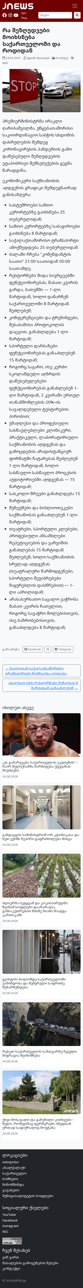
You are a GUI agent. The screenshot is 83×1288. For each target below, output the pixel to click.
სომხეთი (10, 1178)
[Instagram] (10, 15)
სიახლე (62, 58)
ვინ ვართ (10, 1257)
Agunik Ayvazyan (38, 58)
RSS (5, 1231)
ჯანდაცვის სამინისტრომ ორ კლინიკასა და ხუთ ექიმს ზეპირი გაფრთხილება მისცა (40, 836)
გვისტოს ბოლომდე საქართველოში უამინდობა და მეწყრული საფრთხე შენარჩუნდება (34, 983)
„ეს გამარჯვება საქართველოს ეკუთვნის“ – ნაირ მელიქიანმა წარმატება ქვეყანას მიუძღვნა (40, 766)
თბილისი (10, 1162)
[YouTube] (16, 15)
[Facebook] (4, 15)
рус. (24, 13)
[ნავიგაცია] (75, 6)
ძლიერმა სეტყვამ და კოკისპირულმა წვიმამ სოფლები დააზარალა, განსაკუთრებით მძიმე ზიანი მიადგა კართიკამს (35, 909)
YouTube (9, 1214)
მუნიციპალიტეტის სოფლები (27, 1195)
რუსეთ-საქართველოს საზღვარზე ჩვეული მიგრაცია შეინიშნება (39, 1053)
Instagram (10, 1226)
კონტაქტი (11, 1268)
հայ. (24, 18)
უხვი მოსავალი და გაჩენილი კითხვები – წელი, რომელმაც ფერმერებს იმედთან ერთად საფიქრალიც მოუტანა (38, 1123)
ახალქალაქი (13, 1167)
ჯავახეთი (10, 1190)
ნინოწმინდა (13, 1184)
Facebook (34, 649)
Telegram (64, 649)
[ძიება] (77, 15)
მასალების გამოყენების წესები (30, 1263)
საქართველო (14, 1173)
